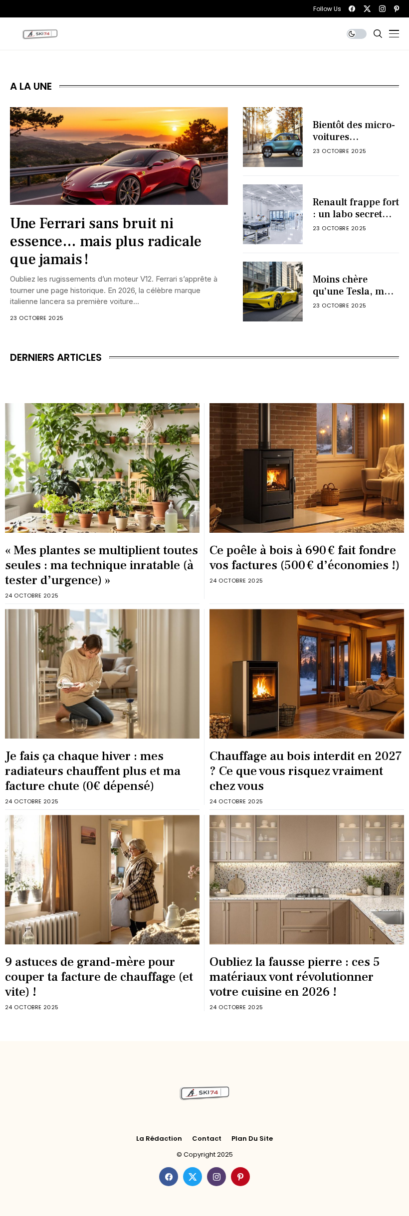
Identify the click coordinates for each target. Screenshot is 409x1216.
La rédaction (159, 1139)
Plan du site (252, 1139)
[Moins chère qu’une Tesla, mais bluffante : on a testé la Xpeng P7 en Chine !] (273, 291)
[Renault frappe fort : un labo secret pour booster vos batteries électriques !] (273, 214)
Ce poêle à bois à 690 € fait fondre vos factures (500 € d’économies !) (304, 557)
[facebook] (352, 8)
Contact (206, 1139)
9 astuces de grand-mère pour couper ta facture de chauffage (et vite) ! (99, 977)
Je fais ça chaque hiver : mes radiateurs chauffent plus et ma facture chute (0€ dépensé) (93, 771)
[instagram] (382, 8)
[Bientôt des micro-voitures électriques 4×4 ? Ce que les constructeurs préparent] (273, 137)
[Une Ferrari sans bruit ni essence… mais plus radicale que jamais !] (119, 156)
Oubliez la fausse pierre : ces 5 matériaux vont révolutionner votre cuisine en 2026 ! (294, 977)
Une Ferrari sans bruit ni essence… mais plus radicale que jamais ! (106, 241)
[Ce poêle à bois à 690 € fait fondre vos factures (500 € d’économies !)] (306, 468)
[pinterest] (396, 8)
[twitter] (367, 8)
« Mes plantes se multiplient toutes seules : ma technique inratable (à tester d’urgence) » (101, 565)
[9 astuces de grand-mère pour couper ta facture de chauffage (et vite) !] (102, 879)
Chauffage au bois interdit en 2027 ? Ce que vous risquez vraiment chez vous (305, 771)
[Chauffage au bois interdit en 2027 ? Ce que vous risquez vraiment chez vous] (306, 674)
